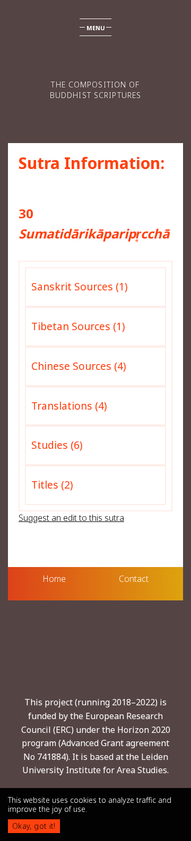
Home (54, 579)
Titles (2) (52, 484)
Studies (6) (57, 445)
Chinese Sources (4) (78, 366)
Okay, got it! (34, 826)
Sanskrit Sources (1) (79, 286)
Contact (134, 579)
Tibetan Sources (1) (78, 326)
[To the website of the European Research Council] (95, 658)
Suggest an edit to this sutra (71, 518)
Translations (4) (69, 406)
